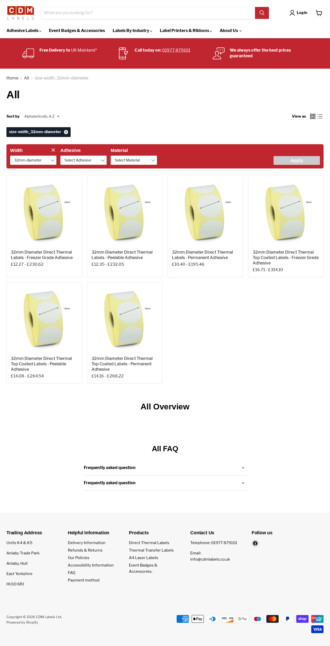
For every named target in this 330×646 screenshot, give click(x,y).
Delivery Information (86, 542)
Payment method (84, 580)
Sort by (13, 116)
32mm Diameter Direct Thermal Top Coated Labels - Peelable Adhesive (41, 364)
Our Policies (78, 557)
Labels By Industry (131, 30)
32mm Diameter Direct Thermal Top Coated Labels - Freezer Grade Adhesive (286, 257)
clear (53, 150)
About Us (229, 30)
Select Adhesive (77, 160)
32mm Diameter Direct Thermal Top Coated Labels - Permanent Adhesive (122, 364)
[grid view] (312, 116)
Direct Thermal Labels (149, 542)
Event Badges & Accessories (77, 30)
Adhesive (70, 150)
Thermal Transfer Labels (151, 550)
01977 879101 (176, 50)
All (26, 78)
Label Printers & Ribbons (185, 30)
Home (12, 78)
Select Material (127, 160)
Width (16, 150)
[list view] (320, 116)
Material (119, 150)
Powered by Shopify (22, 622)
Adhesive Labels (22, 30)
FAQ (71, 572)
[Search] (262, 13)
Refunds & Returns (85, 550)
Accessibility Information (91, 565)
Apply (296, 160)
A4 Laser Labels (143, 557)
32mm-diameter (28, 160)
